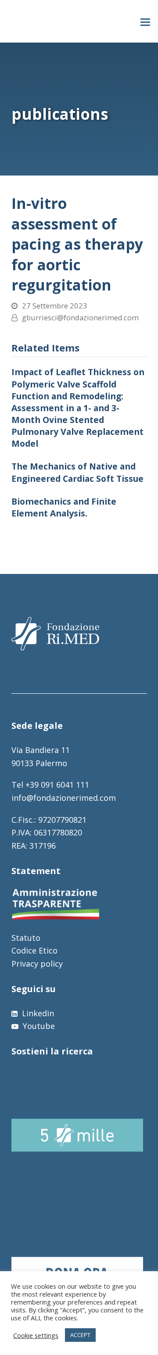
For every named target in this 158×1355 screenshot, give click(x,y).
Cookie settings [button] (35, 1335)
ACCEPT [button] (80, 1335)
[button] (145, 21)
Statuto (25, 937)
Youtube (38, 1026)
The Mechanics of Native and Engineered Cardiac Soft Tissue (77, 472)
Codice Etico (34, 950)
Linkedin (37, 1013)
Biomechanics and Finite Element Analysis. (63, 507)
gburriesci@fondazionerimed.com (80, 317)
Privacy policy (37, 963)
